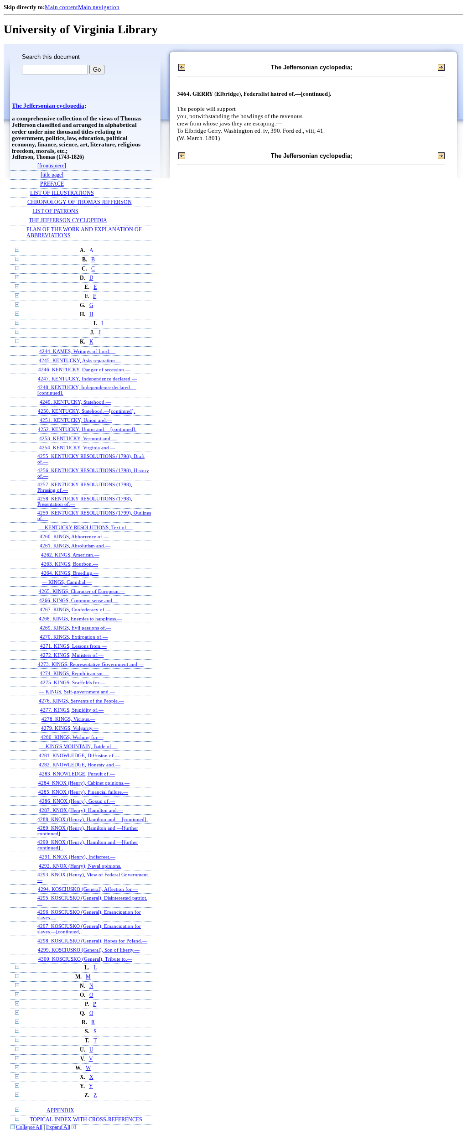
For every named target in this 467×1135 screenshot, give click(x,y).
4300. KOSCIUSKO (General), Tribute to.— (85, 959)
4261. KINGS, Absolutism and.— (75, 545)
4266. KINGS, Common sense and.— (79, 600)
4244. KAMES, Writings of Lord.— (77, 351)
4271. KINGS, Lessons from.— (73, 646)
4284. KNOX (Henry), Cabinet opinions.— (84, 783)
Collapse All (29, 1127)
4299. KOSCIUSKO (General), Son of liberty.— (89, 950)
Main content (61, 7)
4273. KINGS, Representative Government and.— (91, 664)
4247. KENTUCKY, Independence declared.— (87, 378)
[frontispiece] (51, 166)
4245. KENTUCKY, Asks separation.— (80, 360)
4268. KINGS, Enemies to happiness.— (80, 618)
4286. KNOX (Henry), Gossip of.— (77, 801)
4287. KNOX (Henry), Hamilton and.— (81, 810)
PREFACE (52, 184)
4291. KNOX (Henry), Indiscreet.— (77, 856)
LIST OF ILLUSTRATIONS (62, 193)
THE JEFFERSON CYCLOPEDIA (68, 221)
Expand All (58, 1127)
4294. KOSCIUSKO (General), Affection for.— (88, 889)
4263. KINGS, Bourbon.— (69, 564)
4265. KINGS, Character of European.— (82, 591)
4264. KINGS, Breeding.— (70, 573)
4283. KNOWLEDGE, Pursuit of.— (77, 773)
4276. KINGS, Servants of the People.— (81, 700)
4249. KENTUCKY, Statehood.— (75, 402)
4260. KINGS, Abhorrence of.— (74, 536)
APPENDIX (60, 1111)
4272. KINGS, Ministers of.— (72, 655)
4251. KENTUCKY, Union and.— (76, 420)
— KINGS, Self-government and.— (77, 691)
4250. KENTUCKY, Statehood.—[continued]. (86, 411)
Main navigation (98, 7)
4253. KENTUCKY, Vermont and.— (78, 438)
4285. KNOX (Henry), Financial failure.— (83, 792)
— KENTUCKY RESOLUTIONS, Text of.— (85, 527)
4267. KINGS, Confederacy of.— (75, 609)
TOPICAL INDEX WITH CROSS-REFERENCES (86, 1120)
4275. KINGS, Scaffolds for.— (72, 682)
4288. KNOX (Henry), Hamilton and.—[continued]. (92, 819)
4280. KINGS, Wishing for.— (72, 737)
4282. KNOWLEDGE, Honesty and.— (79, 764)
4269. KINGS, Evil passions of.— (75, 627)
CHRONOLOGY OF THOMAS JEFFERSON (79, 202)
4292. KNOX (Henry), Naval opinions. (80, 866)
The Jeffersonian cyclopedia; (49, 106)
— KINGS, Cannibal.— (67, 582)
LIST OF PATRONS (55, 211)
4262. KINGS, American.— (70, 554)
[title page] (52, 175)
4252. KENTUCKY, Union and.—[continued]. (87, 429)
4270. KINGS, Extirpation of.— (74, 637)
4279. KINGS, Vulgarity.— (70, 728)
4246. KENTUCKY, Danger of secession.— (84, 369)
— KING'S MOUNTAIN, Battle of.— (78, 746)
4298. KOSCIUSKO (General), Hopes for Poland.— (92, 940)
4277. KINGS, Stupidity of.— (72, 710)
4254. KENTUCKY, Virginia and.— (77, 447)
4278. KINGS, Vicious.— (68, 719)
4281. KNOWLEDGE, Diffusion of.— (79, 755)
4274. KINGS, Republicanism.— (74, 673)
